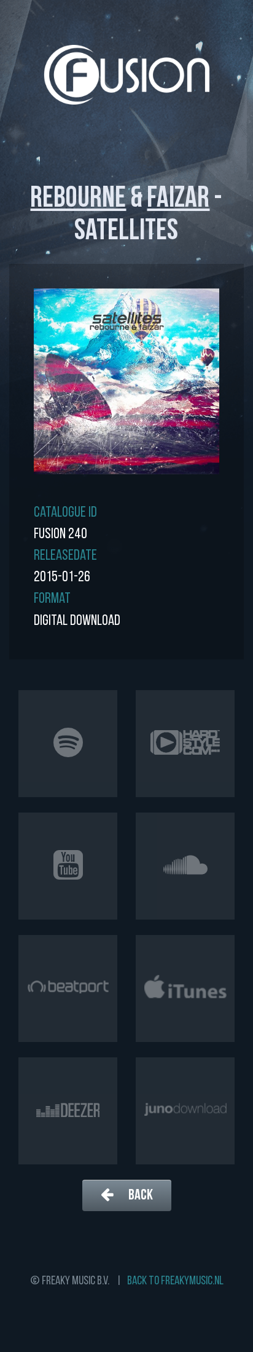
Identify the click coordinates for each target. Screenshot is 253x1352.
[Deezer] (67, 1110)
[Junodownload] (185, 1110)
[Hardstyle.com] (185, 743)
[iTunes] (185, 988)
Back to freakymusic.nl (175, 1281)
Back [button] (139, 1195)
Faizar (178, 199)
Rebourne (78, 199)
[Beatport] (67, 988)
